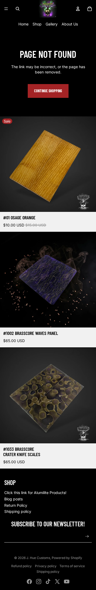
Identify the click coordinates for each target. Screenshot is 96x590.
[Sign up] (87, 536)
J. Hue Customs (38, 558)
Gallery (52, 24)
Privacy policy (46, 566)
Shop (37, 24)
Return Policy (15, 505)
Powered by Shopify (67, 558)
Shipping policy (17, 511)
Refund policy (21, 566)
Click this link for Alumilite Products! (35, 492)
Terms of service (72, 566)
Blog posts (13, 499)
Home (23, 24)
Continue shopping (48, 91)
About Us (70, 24)
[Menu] (6, 9)
